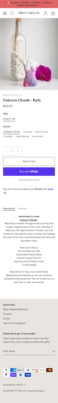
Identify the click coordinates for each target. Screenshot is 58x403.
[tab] (10, 208)
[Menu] (5, 13)
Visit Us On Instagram (14, 323)
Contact (7, 314)
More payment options (29, 179)
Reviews (22, 208)
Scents (6, 318)
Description (9, 208)
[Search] (12, 13)
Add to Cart (29, 161)
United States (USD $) (13, 385)
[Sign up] (53, 351)
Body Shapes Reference (15, 309)
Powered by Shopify (36, 391)
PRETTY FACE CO (29, 13)
